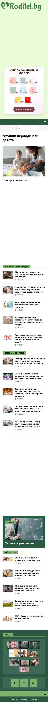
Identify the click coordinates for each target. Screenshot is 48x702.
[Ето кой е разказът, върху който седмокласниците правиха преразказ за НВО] (8, 423)
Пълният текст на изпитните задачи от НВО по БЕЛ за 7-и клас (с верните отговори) (29, 408)
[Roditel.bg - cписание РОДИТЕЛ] (24, 9)
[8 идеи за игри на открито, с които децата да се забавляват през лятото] (8, 603)
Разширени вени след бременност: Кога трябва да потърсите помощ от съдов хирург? (28, 321)
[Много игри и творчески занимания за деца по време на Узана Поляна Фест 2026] (8, 376)
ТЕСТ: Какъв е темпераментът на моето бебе (30, 617)
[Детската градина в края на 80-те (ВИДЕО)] (24, 645)
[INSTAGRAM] (24, 683)
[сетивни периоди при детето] (24, 175)
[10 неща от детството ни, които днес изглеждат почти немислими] (8, 275)
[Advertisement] (24, 36)
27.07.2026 (20, 327)
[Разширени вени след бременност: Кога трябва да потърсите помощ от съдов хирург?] (8, 320)
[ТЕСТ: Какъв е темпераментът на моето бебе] (8, 618)
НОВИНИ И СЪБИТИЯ (14, 353)
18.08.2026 (20, 295)
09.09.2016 (20, 563)
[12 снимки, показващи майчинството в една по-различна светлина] (8, 588)
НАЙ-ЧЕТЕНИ (10, 552)
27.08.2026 (20, 280)
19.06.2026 (20, 399)
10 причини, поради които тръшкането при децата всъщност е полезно (27, 572)
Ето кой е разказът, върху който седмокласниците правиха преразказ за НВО (27, 423)
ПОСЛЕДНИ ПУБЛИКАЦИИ (16, 266)
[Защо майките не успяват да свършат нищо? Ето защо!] (12, 645)
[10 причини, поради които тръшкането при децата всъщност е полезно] (8, 573)
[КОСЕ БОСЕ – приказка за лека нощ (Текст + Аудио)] (14, 653)
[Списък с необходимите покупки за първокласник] (8, 559)
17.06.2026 (20, 414)
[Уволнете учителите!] (24, 529)
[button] (44, 122)
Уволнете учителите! (19, 543)
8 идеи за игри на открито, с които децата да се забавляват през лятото (29, 603)
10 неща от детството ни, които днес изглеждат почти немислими (29, 274)
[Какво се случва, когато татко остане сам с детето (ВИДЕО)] (35, 662)
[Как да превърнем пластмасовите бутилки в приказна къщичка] (24, 653)
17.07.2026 (20, 345)
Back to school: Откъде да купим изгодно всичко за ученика (27, 304)
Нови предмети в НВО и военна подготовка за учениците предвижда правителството (30, 289)
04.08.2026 (20, 310)
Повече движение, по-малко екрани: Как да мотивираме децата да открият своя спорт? (29, 338)
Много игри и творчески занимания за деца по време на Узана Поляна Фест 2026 (29, 376)
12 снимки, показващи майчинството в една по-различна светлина (27, 588)
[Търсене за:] (24, 128)
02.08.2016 (20, 621)
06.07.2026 (20, 381)
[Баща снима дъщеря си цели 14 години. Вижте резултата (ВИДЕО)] (25, 663)
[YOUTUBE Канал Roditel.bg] (33, 683)
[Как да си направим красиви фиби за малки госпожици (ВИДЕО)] (14, 662)
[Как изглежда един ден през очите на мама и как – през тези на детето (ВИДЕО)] (24, 669)
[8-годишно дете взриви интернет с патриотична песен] (33, 654)
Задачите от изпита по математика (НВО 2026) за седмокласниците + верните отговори (29, 392)
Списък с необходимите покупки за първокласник (27, 559)
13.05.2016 (20, 608)
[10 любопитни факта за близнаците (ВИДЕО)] (35, 645)
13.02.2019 (20, 578)
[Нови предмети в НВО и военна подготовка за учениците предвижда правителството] (8, 290)
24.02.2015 (20, 593)
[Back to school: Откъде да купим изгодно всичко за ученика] (8, 304)
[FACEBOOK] (15, 683)
